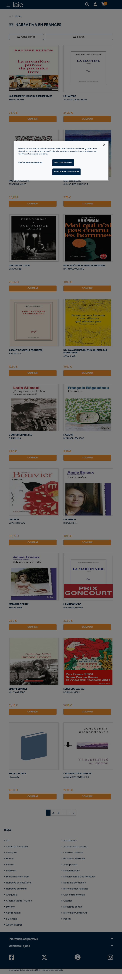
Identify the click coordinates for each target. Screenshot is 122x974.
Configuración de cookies (30, 162)
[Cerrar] (104, 144)
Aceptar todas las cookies (66, 172)
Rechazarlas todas (63, 162)
